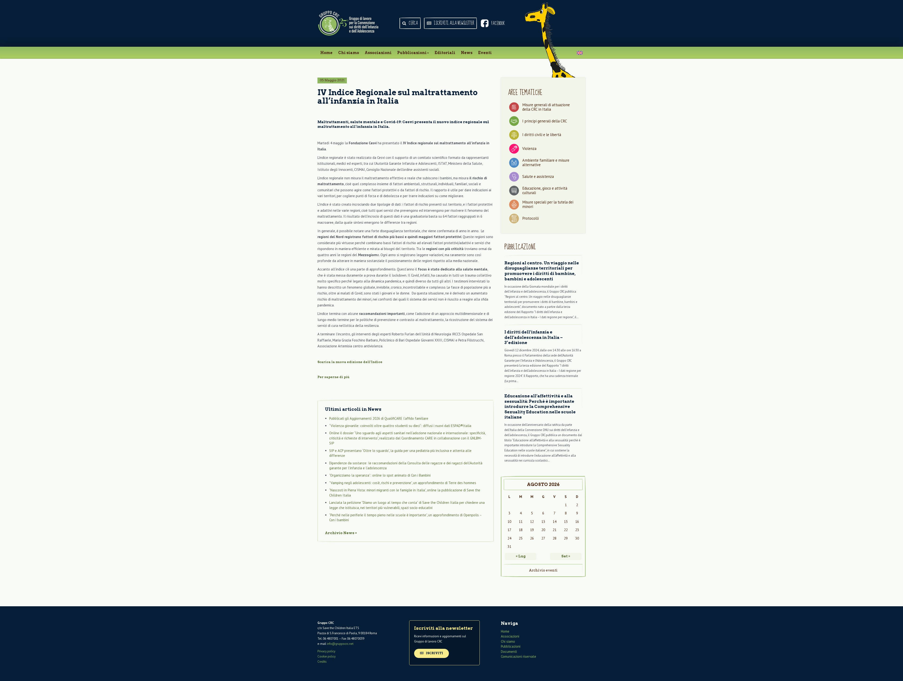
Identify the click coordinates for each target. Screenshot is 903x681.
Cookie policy (326, 656)
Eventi (485, 53)
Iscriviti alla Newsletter (453, 23)
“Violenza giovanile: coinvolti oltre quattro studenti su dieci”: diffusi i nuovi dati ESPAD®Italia (400, 425)
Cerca (413, 23)
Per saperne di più (333, 377)
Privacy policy (326, 651)
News (466, 53)
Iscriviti (434, 653)
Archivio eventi (543, 570)
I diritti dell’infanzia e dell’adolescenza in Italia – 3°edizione (533, 337)
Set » (565, 556)
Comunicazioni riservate (518, 656)
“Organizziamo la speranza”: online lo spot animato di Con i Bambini (380, 475)
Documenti (509, 651)
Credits (322, 662)
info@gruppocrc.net (340, 644)
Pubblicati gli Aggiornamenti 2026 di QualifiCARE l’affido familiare (378, 418)
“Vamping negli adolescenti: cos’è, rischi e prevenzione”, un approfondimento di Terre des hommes (402, 483)
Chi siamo (348, 53)
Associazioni (378, 53)
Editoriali (445, 53)
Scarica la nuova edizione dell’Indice (349, 362)
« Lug (521, 556)
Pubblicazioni (412, 53)
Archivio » (341, 533)
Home (326, 53)
